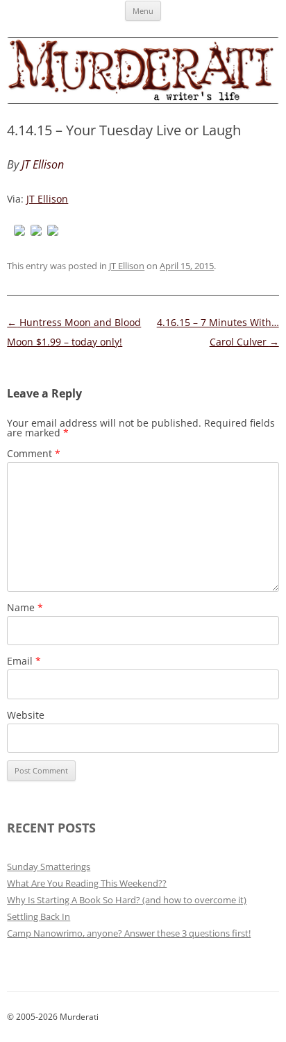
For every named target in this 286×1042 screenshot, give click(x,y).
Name (25, 607)
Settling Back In (38, 916)
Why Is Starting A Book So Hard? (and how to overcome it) (126, 900)
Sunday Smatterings (48, 866)
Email (24, 660)
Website (25, 714)
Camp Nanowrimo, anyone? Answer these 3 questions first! (129, 933)
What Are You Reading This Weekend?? (87, 883)
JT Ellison (47, 198)
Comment (33, 453)
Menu (143, 11)
